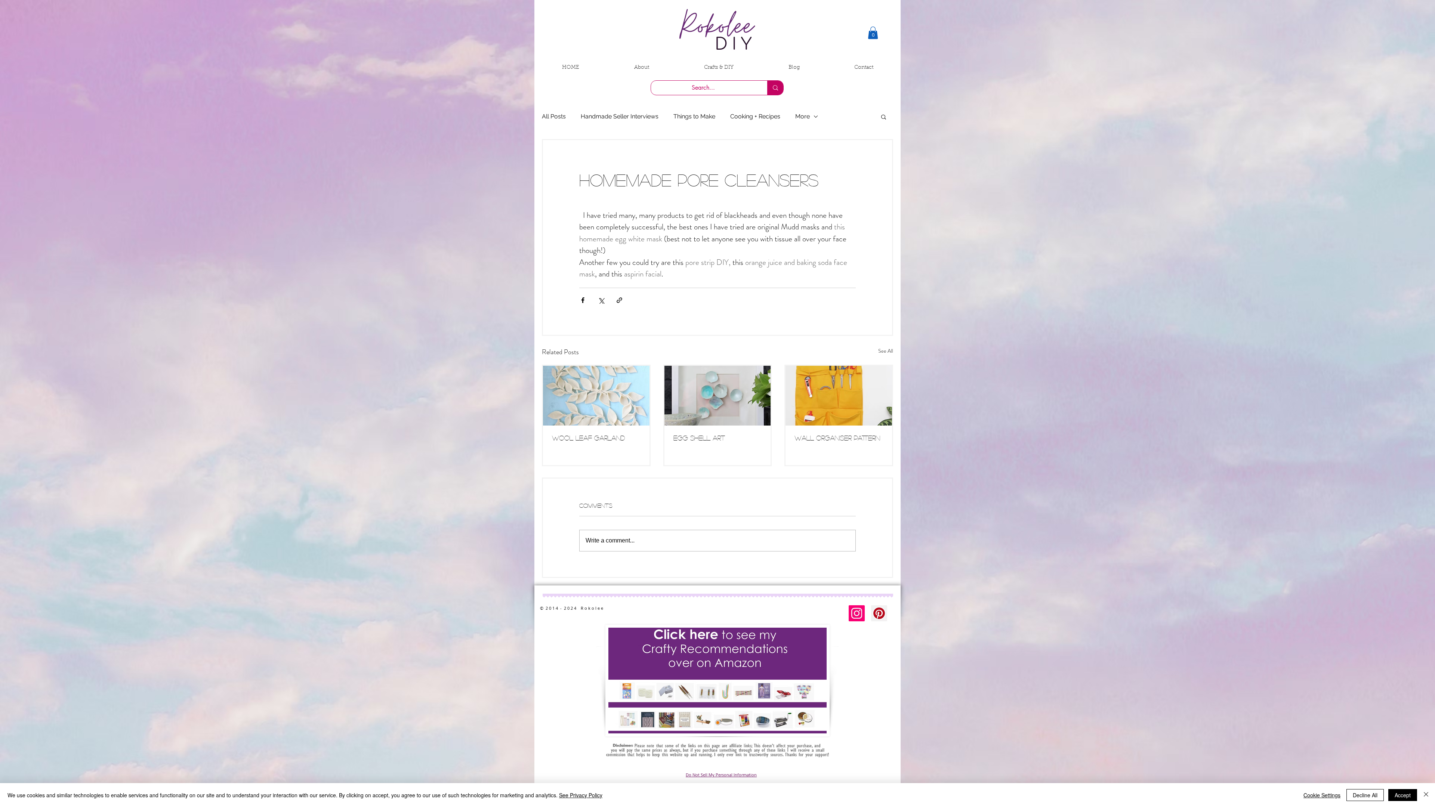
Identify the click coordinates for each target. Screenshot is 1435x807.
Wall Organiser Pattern (837, 438)
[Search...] (775, 88)
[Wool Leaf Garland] (596, 396)
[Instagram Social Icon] (857, 613)
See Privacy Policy (580, 795)
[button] (873, 33)
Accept (1403, 795)
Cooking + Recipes (755, 116)
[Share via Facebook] (582, 300)
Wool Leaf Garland (588, 438)
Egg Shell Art (699, 438)
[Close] (1426, 795)
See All (885, 351)
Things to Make (694, 116)
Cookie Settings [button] (1321, 795)
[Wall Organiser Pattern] (839, 396)
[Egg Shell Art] (717, 396)
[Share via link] (619, 300)
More (802, 116)
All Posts (554, 116)
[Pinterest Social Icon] (879, 613)
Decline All (1365, 795)
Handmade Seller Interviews (619, 116)
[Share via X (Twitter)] (601, 300)
